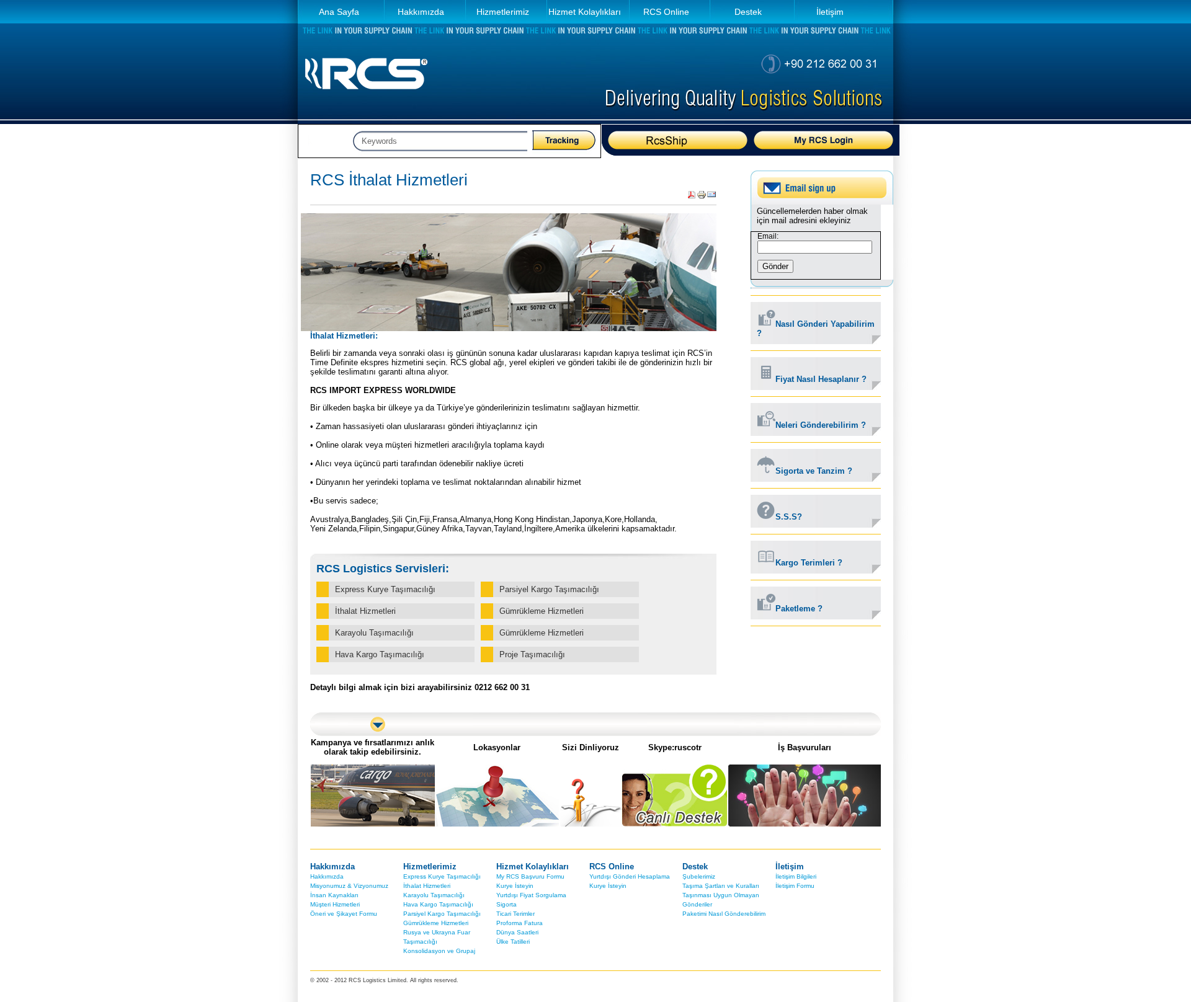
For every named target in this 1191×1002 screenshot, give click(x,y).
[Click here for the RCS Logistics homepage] (365, 99)
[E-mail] (711, 197)
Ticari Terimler (515, 913)
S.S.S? (788, 516)
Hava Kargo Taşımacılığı (438, 904)
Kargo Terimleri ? (808, 562)
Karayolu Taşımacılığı (434, 895)
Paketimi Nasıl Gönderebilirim (723, 913)
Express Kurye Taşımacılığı (442, 876)
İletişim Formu (794, 885)
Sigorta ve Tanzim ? (813, 471)
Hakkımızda (421, 12)
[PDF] (692, 197)
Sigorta (506, 904)
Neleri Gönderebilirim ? (820, 425)
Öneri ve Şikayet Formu (343, 913)
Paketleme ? (799, 608)
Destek (748, 12)
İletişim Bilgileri (795, 876)
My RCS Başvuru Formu (530, 876)
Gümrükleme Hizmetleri (435, 923)
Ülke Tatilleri (513, 941)
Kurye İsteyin (514, 885)
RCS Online (666, 12)
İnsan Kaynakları (334, 895)
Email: (767, 236)
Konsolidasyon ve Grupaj (439, 950)
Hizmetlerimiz (502, 12)
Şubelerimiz (698, 876)
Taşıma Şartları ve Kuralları (720, 885)
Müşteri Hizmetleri (335, 904)
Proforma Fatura (519, 923)
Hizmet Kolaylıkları (584, 12)
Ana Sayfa (339, 12)
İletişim (830, 12)
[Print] (702, 197)
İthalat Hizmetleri (426, 885)
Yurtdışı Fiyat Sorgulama (531, 895)
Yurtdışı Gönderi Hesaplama (629, 876)
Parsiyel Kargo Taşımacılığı (442, 913)
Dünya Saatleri (517, 932)
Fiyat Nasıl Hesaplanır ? (821, 379)
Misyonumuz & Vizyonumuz (349, 885)
